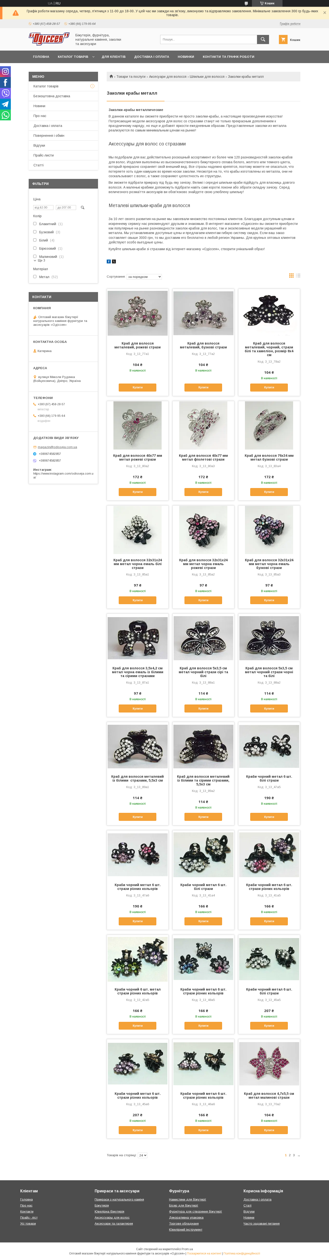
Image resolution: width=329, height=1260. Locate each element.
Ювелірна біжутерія (109, 1211)
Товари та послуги (130, 76)
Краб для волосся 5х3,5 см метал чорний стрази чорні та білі (269, 672)
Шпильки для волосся (207, 76)
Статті (38, 165)
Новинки (186, 57)
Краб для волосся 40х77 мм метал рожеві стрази (137, 457)
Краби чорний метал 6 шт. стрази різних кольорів (138, 887)
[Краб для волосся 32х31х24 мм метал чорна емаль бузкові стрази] (269, 530)
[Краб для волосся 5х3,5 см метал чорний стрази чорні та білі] (269, 638)
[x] (114, 262)
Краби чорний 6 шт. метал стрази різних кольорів (138, 991)
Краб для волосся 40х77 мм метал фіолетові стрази (203, 457)
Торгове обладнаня (184, 1223)
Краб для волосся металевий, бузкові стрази (203, 345)
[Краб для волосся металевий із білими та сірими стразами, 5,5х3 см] (203, 746)
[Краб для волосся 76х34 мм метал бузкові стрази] (269, 425)
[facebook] (109, 262)
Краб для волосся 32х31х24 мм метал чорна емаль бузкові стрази (269, 564)
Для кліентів (113, 57)
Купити (138, 387)
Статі (247, 1205)
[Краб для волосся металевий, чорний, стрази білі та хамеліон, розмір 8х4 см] (269, 313)
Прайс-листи (43, 155)
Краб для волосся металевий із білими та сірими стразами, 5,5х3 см (203, 780)
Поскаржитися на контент (204, 1253)
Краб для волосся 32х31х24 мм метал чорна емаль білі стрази (137, 564)
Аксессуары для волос (112, 1217)
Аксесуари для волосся (167, 76)
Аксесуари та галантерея (114, 1223)
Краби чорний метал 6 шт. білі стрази (269, 778)
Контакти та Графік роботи (228, 57)
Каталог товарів (73, 57)
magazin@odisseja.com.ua (57, 447)
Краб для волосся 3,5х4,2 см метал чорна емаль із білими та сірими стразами (137, 672)
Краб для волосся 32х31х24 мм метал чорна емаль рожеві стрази (203, 564)
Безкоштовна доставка (51, 96)
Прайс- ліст (29, 1217)
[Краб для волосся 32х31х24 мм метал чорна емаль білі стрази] (137, 530)
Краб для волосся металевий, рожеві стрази (137, 345)
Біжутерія (102, 1205)
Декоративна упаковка (186, 1217)
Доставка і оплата (151, 57)
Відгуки (39, 145)
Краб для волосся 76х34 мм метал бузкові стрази (269, 457)
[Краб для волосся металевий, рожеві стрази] (137, 313)
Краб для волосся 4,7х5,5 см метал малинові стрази (269, 1095)
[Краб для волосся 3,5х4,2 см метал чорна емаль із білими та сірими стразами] (137, 638)
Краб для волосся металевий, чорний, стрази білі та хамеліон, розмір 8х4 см (269, 349)
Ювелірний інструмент (185, 1229)
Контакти (26, 1211)
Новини (39, 106)
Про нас (39, 116)
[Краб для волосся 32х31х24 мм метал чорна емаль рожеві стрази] (203, 530)
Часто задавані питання (261, 1223)
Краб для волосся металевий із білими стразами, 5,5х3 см (137, 778)
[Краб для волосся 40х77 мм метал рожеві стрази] (137, 425)
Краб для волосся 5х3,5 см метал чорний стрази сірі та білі (203, 672)
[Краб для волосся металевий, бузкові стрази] (203, 313)
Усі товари (28, 1223)
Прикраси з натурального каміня (119, 1199)
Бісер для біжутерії (183, 1205)
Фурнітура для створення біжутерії (195, 1211)
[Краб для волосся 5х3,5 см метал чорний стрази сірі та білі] (203, 638)
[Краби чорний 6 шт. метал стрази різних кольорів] (137, 959)
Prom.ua (187, 1249)
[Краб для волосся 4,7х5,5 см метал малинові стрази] (269, 1063)
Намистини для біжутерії (187, 1199)
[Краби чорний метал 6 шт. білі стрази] (269, 746)
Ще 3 (41, 260)
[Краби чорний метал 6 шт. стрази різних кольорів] (137, 854)
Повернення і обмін (48, 135)
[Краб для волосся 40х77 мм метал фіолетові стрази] (203, 425)
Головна (41, 57)
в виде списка (298, 276)
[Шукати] (263, 39)
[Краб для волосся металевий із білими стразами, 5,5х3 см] (137, 746)
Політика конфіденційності (242, 1253)
